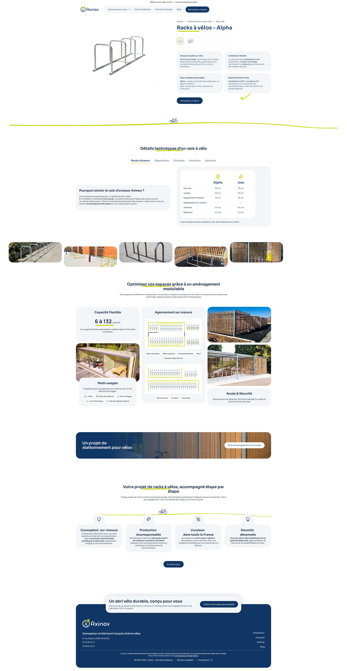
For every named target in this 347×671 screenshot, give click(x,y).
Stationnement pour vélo (200, 21)
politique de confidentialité (186, 655)
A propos (260, 637)
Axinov (180, 21)
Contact (261, 642)
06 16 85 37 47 (88, 642)
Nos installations (143, 9)
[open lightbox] (35, 252)
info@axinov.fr (88, 646)
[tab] (140, 161)
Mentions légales (185, 660)
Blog (179, 9)
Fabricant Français (164, 9)
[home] (90, 9)
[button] (119, 9)
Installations (259, 633)
